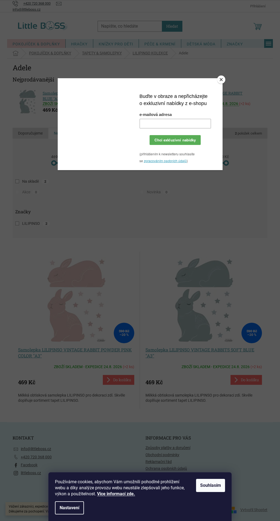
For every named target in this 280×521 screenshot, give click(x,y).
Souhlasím (210, 485)
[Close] (221, 79)
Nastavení (69, 507)
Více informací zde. (116, 493)
